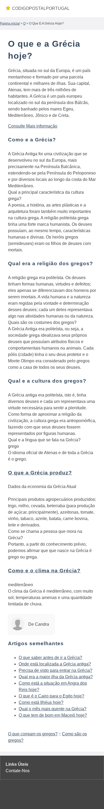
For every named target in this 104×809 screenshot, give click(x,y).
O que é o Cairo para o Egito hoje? (51, 696)
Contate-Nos (18, 770)
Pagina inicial (10, 23)
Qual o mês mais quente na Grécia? (52, 709)
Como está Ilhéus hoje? (41, 702)
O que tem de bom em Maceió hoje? (53, 715)
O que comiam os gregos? (33, 734)
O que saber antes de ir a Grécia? (50, 657)
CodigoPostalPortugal (41, 8)
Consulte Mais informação (32, 126)
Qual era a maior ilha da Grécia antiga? (56, 677)
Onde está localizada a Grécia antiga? (55, 664)
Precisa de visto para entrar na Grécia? (55, 670)
